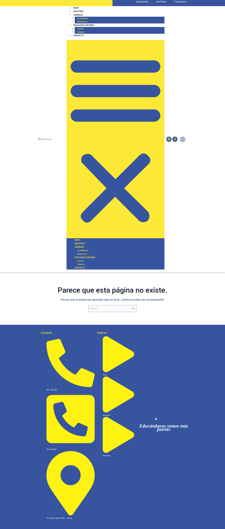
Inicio (76, 8)
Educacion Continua (83, 25)
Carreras (78, 15)
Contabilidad (82, 18)
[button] (115, 139)
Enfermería (82, 22)
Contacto (78, 35)
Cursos (80, 29)
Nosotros (78, 11)
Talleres (80, 32)
